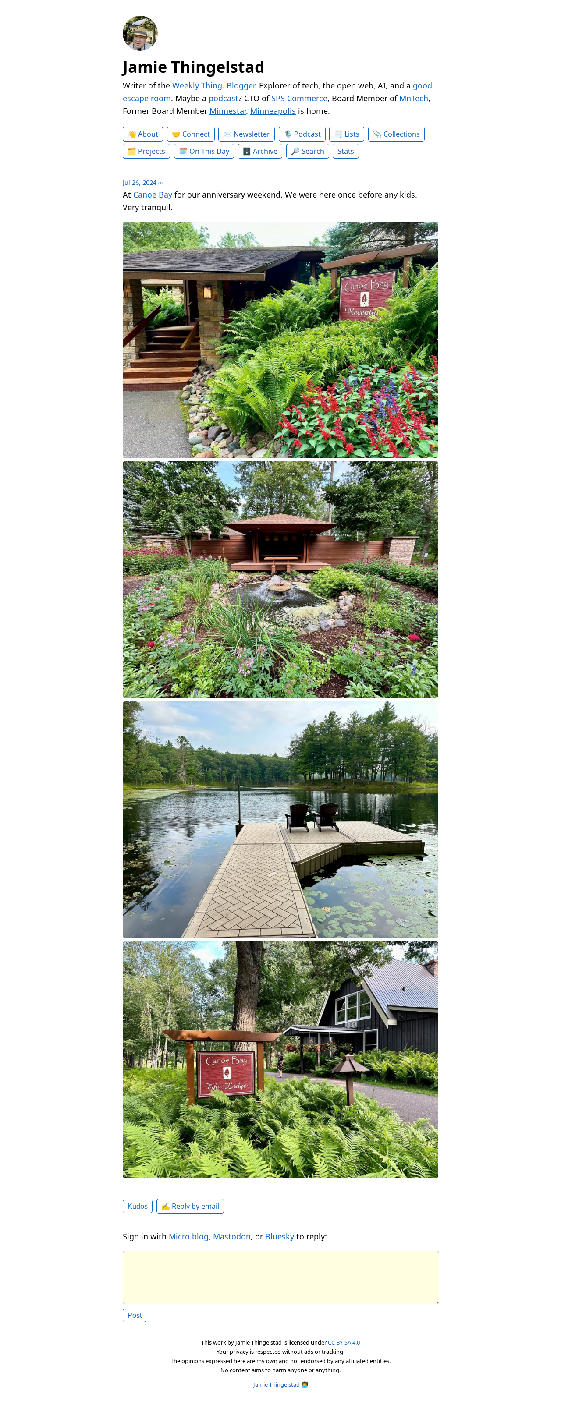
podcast (223, 98)
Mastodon (232, 1236)
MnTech (413, 98)
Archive (265, 151)
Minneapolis (273, 111)
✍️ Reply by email (190, 1206)
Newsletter (252, 134)
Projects (151, 151)
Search (313, 151)
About (148, 134)
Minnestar (227, 111)
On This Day (209, 151)
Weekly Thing (197, 85)
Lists (351, 134)
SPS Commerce (299, 98)
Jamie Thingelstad (194, 67)
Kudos (138, 1206)
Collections (401, 134)
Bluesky (279, 1236)
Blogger (241, 85)
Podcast (307, 134)
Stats (345, 151)
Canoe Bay (152, 194)
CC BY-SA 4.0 (344, 1342)
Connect (196, 134)
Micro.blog (189, 1236)
